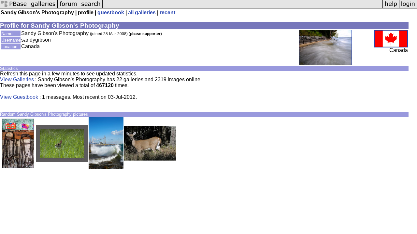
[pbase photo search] (91, 7)
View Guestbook (19, 97)
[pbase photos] (14, 7)
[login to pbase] (408, 7)
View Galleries (17, 79)
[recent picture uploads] (43, 7)
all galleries (142, 12)
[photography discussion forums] (68, 7)
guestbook (110, 12)
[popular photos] (242, 7)
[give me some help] (390, 7)
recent (167, 12)
